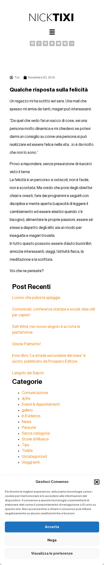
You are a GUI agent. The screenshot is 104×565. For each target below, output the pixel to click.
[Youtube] (58, 43)
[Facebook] (32, 43)
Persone (29, 428)
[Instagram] (39, 43)
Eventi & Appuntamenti (41, 404)
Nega (52, 540)
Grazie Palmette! (26, 344)
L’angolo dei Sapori (28, 373)
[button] (96, 482)
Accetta (52, 527)
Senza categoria (36, 433)
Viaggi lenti (31, 462)
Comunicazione (35, 393)
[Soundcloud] (71, 43)
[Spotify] (65, 43)
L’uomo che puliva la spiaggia (36, 298)
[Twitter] (52, 43)
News (26, 422)
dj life (26, 399)
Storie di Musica (35, 439)
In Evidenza (31, 416)
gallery (27, 410)
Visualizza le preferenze (52, 553)
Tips (25, 445)
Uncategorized (34, 457)
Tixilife (27, 451)
